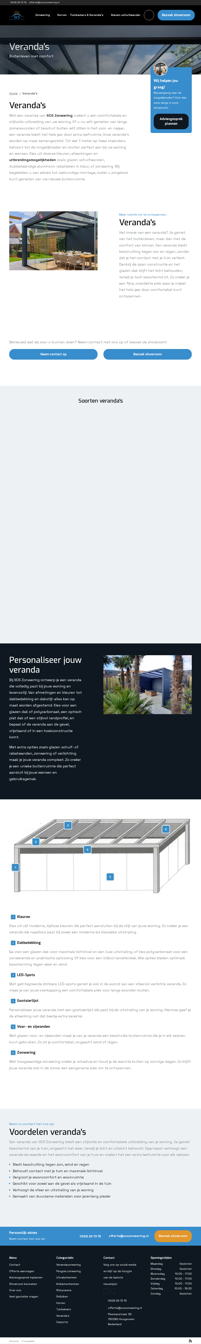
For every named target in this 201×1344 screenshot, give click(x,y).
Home (13, 93)
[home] (32, 15)
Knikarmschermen (67, 1284)
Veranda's (62, 1315)
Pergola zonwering (68, 1271)
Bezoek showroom (176, 15)
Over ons (15, 1290)
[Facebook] (105, 1291)
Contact (14, 1264)
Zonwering (42, 15)
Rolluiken (62, 1296)
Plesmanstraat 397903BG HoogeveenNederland (121, 1319)
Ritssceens (63, 1290)
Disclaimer (14, 1341)
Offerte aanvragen (21, 1271)
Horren (62, 15)
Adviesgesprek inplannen (26, 1277)
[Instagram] (112, 1291)
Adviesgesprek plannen (171, 121)
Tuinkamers (63, 1309)
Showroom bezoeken (23, 1284)
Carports (62, 1322)
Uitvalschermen (66, 1277)
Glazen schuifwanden (126, 15)
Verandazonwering (68, 1264)
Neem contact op (53, 354)
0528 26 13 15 (117, 1300)
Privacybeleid (28, 1341)
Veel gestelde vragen (23, 1296)
